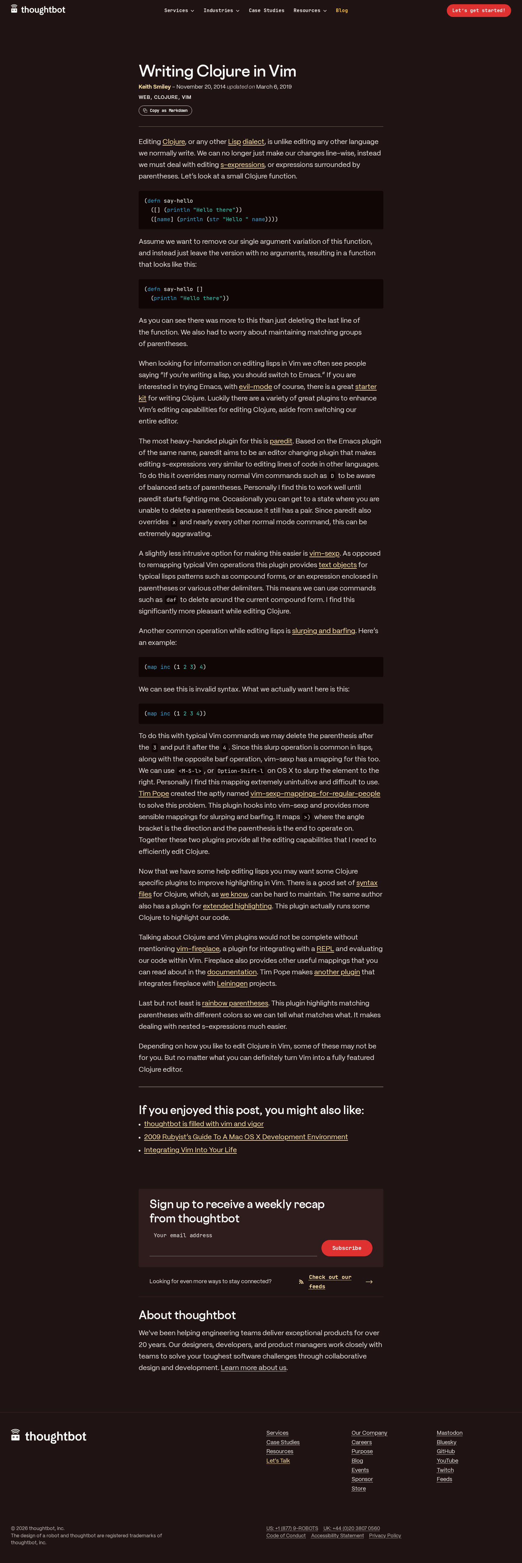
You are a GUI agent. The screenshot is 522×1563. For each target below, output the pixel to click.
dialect (253, 142)
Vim (187, 97)
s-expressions (242, 165)
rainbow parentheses (235, 1003)
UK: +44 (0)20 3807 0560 (352, 1528)
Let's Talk (278, 1461)
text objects (338, 565)
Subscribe (347, 1247)
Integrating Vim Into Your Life (190, 1150)
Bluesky (446, 1442)
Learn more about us (253, 1368)
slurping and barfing (323, 631)
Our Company (369, 1433)
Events (360, 1470)
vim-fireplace (197, 949)
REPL (325, 949)
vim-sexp (324, 554)
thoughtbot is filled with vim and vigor (204, 1124)
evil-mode (255, 387)
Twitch (445, 1470)
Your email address (183, 1235)
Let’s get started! (479, 10)
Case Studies (267, 10)
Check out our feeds (330, 1282)
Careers (362, 1442)
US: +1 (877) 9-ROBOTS (292, 1528)
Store (359, 1489)
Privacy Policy (385, 1536)
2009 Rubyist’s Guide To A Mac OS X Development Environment (246, 1137)
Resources (307, 11)
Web (144, 97)
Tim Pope (154, 794)
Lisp (234, 142)
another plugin (337, 972)
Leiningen (232, 984)
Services (176, 11)
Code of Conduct (286, 1536)
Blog (342, 10)
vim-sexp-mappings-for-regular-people (315, 794)
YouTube (447, 1461)
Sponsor (362, 1479)
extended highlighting (237, 906)
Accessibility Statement (337, 1536)
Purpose (362, 1451)
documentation (232, 972)
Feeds (444, 1479)
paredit (281, 441)
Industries (218, 11)
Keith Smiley (155, 87)
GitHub (446, 1451)
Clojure (166, 97)
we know (233, 894)
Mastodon (449, 1433)
